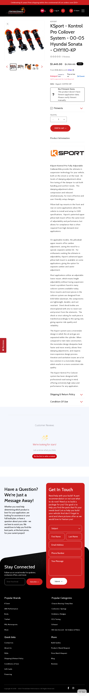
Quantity (53, 115)
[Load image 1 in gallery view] (13, 67)
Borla (6, 614)
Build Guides (56, 643)
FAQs (6, 653)
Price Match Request (59, 653)
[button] (42, 10)
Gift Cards (8, 669)
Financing (8, 674)
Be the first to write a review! (44, 456)
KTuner (7, 603)
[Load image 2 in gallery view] (20, 67)
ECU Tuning (56, 619)
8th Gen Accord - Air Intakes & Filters (66, 630)
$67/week (81, 76)
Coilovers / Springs (59, 609)
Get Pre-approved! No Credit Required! (62, 79)
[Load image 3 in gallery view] (28, 67)
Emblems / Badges (59, 614)
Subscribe (33, 582)
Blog (53, 658)
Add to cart (59, 128)
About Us (8, 648)
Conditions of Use (11, 664)
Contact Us (8, 643)
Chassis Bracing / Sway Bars (62, 603)
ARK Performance (11, 609)
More (6, 630)
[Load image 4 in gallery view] (35, 67)
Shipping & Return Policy (13, 658)
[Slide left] (7, 66)
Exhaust (55, 624)
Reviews (54, 664)
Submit (57, 581)
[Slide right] (41, 66)
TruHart (7, 619)
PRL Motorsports (10, 624)
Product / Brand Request (60, 648)
